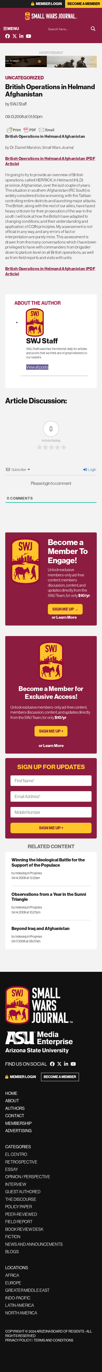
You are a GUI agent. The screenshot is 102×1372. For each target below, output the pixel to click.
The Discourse (20, 1199)
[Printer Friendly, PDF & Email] (30, 130)
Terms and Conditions (53, 1340)
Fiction (12, 1236)
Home (11, 1093)
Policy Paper (18, 1206)
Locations (16, 1267)
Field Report (18, 1221)
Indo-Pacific (17, 1297)
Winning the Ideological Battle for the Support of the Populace (48, 862)
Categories (18, 1146)
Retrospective (21, 1162)
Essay (11, 1169)
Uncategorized (24, 78)
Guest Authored (23, 1191)
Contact (14, 1115)
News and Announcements (34, 1244)
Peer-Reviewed (21, 1214)
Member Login (48, 4)
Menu (13, 28)
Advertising (18, 1130)
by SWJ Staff (16, 103)
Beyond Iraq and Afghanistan (41, 928)
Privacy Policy (18, 1340)
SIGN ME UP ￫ (51, 731)
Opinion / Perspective (27, 1176)
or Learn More (64, 617)
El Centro (16, 1154)
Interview (15, 1184)
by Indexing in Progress (27, 873)
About (12, 1100)
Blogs (12, 1251)
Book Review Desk (24, 1229)
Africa (12, 1275)
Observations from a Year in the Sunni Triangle (49, 896)
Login (91, 469)
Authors (15, 1108)
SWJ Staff (42, 340)
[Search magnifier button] (93, 28)
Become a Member (83, 4)
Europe (13, 1282)
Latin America (19, 1305)
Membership (18, 1123)
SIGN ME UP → (65, 609)
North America (21, 1312)
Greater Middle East (27, 1290)
